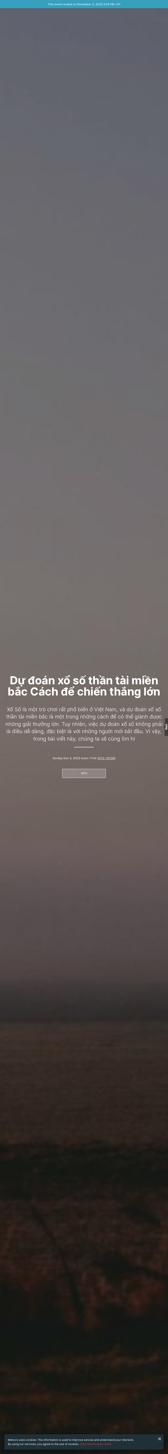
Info (84, 773)
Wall (166, 727)
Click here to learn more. (96, 1444)
